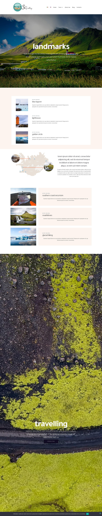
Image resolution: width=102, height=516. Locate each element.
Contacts (79, 7)
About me (67, 7)
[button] (60, 7)
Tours (59, 7)
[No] (100, 513)
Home (54, 7)
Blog (73, 7)
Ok (87, 513)
